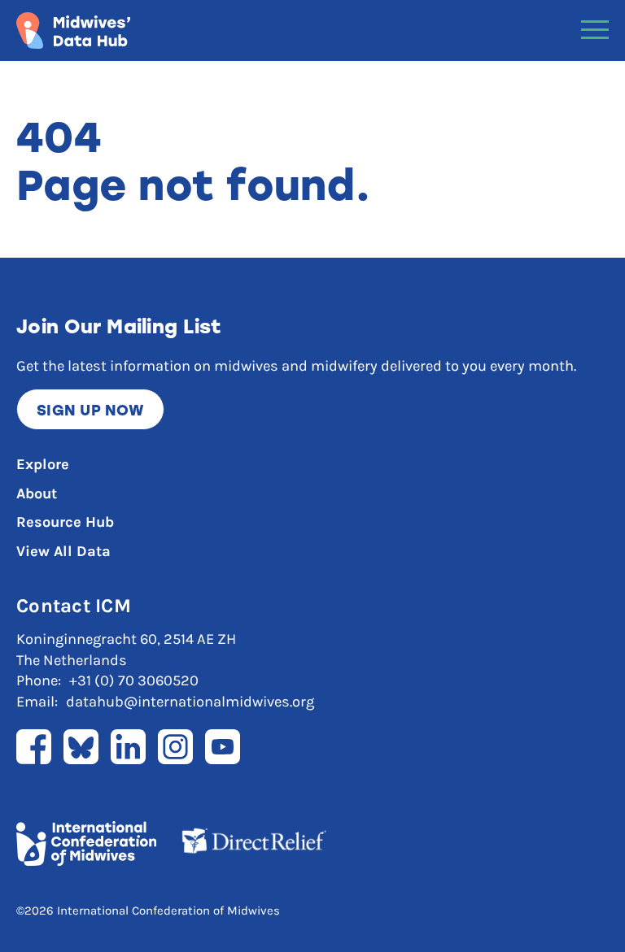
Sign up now (90, 409)
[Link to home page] (73, 30)
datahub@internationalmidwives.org (190, 702)
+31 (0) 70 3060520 (134, 680)
